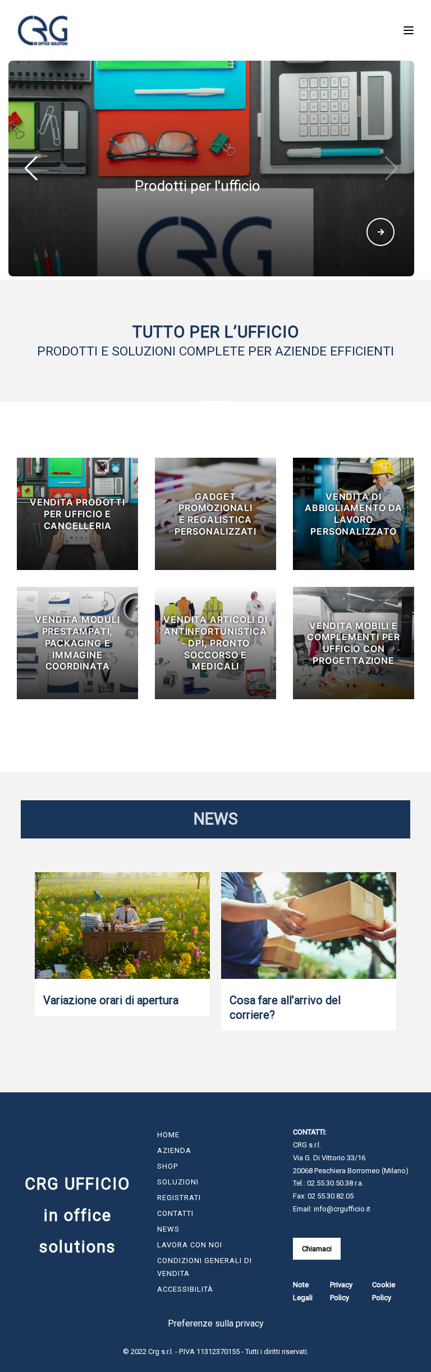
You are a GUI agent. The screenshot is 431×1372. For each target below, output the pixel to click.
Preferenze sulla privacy (216, 1323)
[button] (391, 168)
